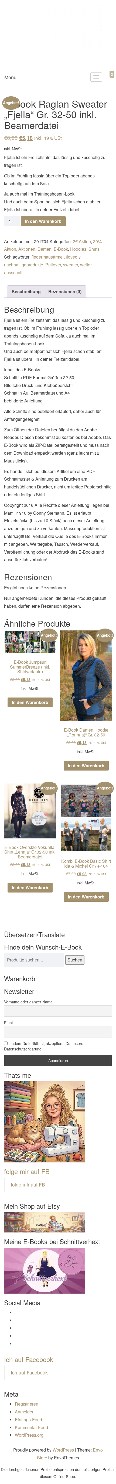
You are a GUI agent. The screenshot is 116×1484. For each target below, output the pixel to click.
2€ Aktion (82, 241)
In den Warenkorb (43, 221)
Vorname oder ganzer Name (28, 1001)
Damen (44, 249)
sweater (70, 265)
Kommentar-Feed (31, 1427)
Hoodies (78, 249)
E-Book (61, 249)
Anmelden (25, 1412)
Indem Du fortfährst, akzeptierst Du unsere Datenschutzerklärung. (43, 1046)
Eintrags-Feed (28, 1419)
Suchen (74, 960)
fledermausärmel (48, 257)
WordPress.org (29, 1435)
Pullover (53, 265)
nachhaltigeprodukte (23, 265)
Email (8, 1022)
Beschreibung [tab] (26, 291)
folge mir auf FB (27, 1171)
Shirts (94, 249)
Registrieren (26, 1404)
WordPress (63, 1450)
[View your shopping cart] (107, 80)
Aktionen (26, 249)
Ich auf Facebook (28, 1359)
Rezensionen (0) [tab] (64, 291)
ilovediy (73, 257)
